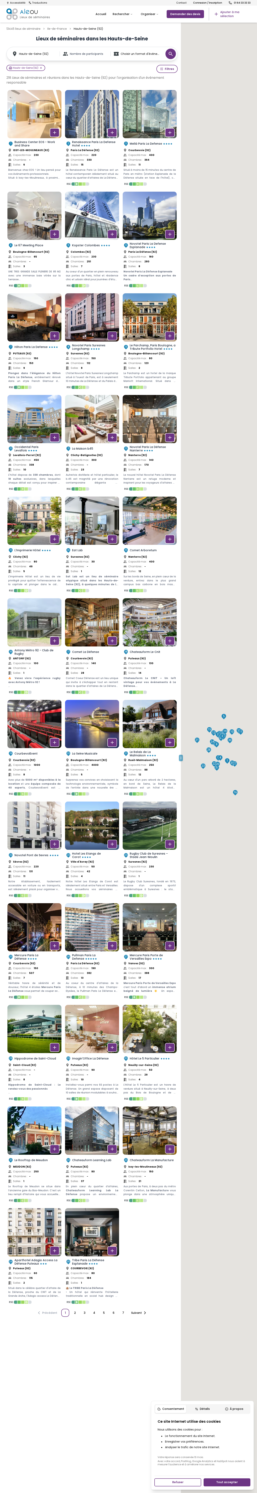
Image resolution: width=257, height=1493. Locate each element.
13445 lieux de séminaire (23, 29)
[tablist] (202, 1409)
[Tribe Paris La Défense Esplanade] (92, 1257)
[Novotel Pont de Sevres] (34, 850)
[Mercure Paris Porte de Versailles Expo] (149, 952)
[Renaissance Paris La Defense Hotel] (92, 139)
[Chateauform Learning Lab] (92, 1155)
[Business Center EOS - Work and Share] (34, 139)
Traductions (39, 2)
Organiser (148, 14)
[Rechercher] (170, 54)
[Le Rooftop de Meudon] (34, 1155)
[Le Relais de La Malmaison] (149, 749)
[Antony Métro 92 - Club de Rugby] (34, 647)
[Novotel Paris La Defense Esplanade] (149, 240)
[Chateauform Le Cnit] (149, 647)
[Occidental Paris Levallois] (34, 444)
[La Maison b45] (92, 444)
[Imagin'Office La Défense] (92, 1054)
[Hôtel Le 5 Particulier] (149, 1054)
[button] (227, 761)
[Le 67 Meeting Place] (34, 240)
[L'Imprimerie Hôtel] (34, 545)
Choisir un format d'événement (141, 54)
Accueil (101, 14)
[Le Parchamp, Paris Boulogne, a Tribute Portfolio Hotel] (149, 342)
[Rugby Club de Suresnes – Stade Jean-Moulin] (149, 850)
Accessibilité (17, 2)
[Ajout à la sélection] (54, 133)
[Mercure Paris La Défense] (34, 952)
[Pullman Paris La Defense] (92, 952)
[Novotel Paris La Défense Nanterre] (149, 444)
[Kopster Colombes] (92, 240)
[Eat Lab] (92, 545)
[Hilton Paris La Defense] (34, 342)
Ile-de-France (57, 29)
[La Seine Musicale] (92, 749)
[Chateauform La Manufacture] (149, 1155)
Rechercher (121, 14)
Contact (181, 2)
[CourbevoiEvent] (34, 749)
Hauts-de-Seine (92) (34, 54)
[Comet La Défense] (92, 647)
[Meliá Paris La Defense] (149, 139)
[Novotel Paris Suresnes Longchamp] (92, 342)
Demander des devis (185, 14)
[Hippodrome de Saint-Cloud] (34, 1054)
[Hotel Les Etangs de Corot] (92, 850)
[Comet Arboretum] (149, 545)
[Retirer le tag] (41, 68)
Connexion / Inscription (207, 2)
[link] (230, 14)
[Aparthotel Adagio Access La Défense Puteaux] (34, 1257)
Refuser (178, 1482)
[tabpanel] (202, 1442)
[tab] (170, 1409)
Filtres (169, 69)
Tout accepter (227, 1482)
